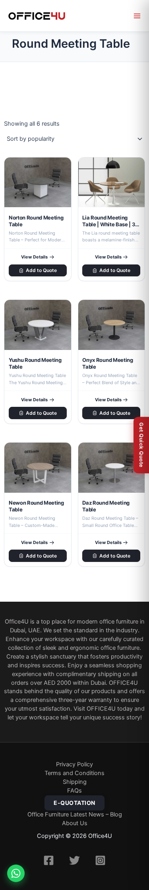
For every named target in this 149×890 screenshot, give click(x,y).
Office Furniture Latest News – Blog (74, 814)
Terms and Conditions (74, 773)
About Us (74, 823)
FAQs (74, 790)
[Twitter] (74, 860)
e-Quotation (74, 802)
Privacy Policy (74, 764)
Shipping (75, 781)
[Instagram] (100, 860)
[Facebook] (48, 860)
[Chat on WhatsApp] (16, 873)
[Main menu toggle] (137, 16)
